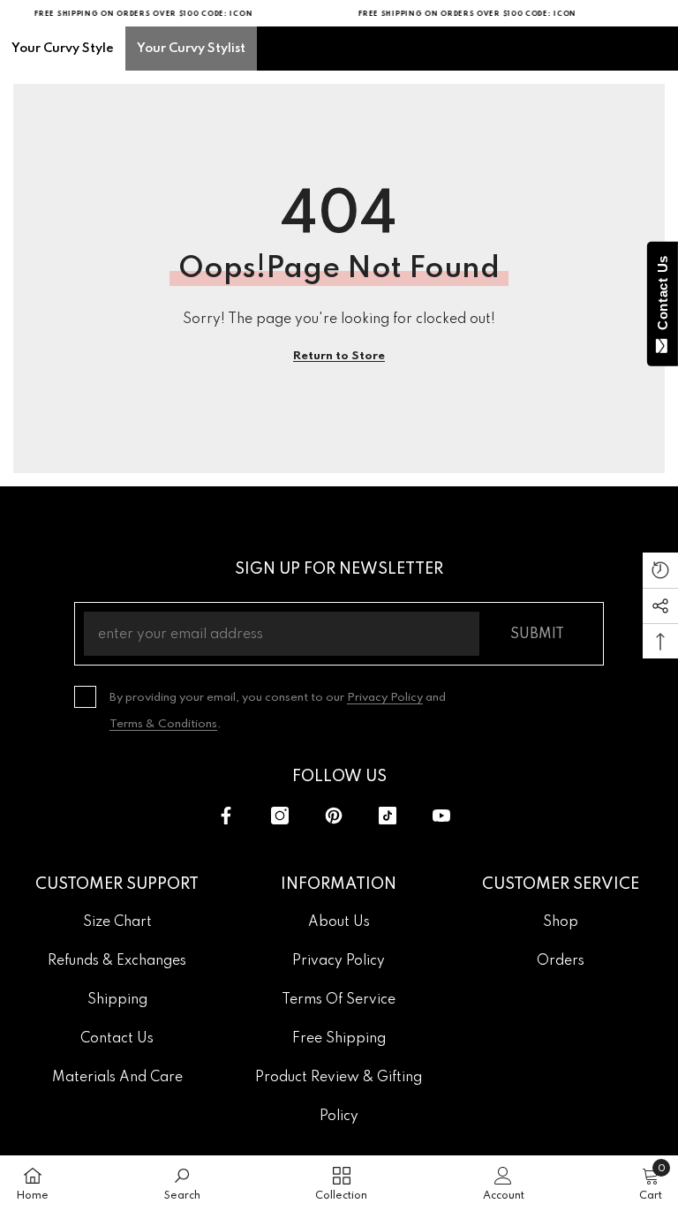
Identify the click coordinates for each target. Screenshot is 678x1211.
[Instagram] (280, 815)
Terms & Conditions (163, 724)
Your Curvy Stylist (191, 48)
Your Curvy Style (62, 48)
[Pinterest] (333, 815)
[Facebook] (226, 815)
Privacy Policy (385, 697)
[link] (182, 1183)
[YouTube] (441, 815)
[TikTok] (387, 815)
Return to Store (339, 356)
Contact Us (662, 296)
